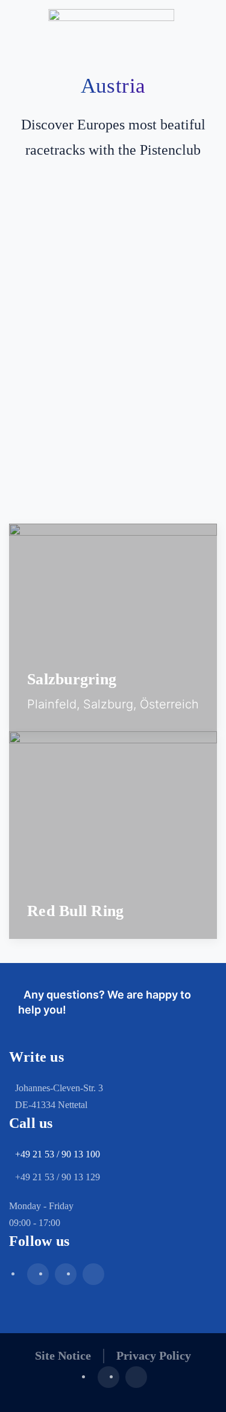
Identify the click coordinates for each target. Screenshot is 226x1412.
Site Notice (63, 1355)
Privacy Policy (153, 1355)
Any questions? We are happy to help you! (104, 1002)
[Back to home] (113, 24)
